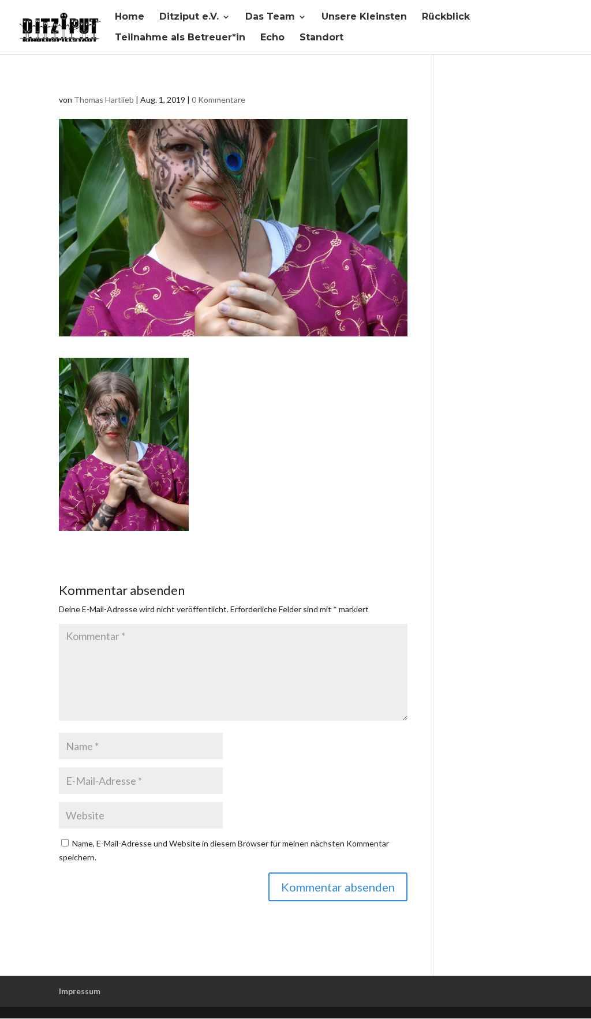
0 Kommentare (218, 99)
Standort (321, 38)
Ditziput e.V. (189, 17)
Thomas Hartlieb (104, 99)
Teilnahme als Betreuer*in (180, 38)
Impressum (79, 991)
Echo (272, 38)
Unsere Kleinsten (364, 17)
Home (129, 17)
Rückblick (446, 17)
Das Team (270, 17)
